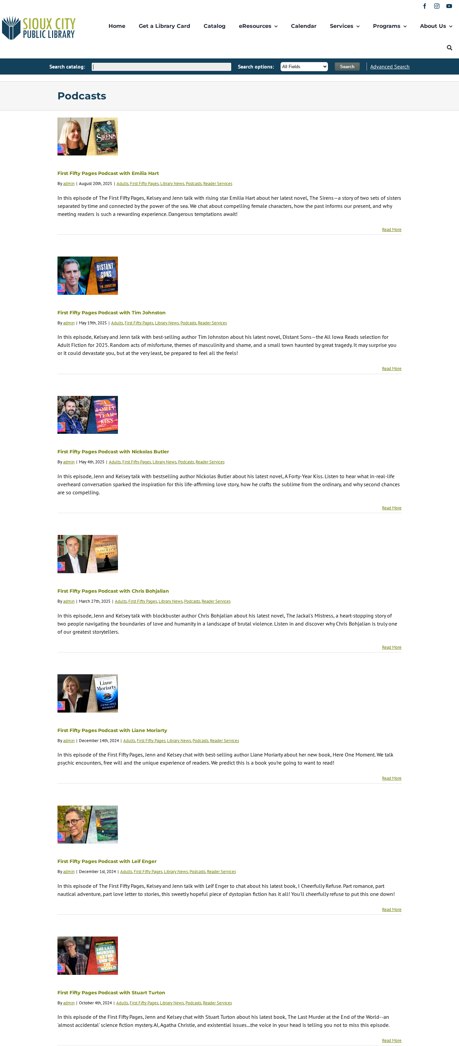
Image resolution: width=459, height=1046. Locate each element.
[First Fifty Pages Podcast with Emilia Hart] (87, 137)
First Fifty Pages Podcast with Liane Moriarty (112, 730)
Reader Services (217, 183)
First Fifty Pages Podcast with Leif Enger (107, 861)
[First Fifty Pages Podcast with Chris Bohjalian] (87, 554)
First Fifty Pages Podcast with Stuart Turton (111, 993)
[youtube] (449, 6)
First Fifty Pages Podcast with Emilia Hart (108, 173)
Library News (172, 183)
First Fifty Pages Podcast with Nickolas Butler (113, 452)
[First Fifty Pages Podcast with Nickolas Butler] (87, 415)
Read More (392, 229)
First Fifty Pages (144, 183)
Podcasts (194, 183)
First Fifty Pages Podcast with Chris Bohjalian (113, 591)
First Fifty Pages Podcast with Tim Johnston (111, 313)
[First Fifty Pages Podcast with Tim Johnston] (87, 276)
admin (69, 183)
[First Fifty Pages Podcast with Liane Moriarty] (87, 693)
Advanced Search (390, 66)
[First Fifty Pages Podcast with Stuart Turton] (87, 956)
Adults (122, 183)
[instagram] (437, 6)
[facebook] (424, 6)
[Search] (449, 47)
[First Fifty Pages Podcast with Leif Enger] (87, 825)
